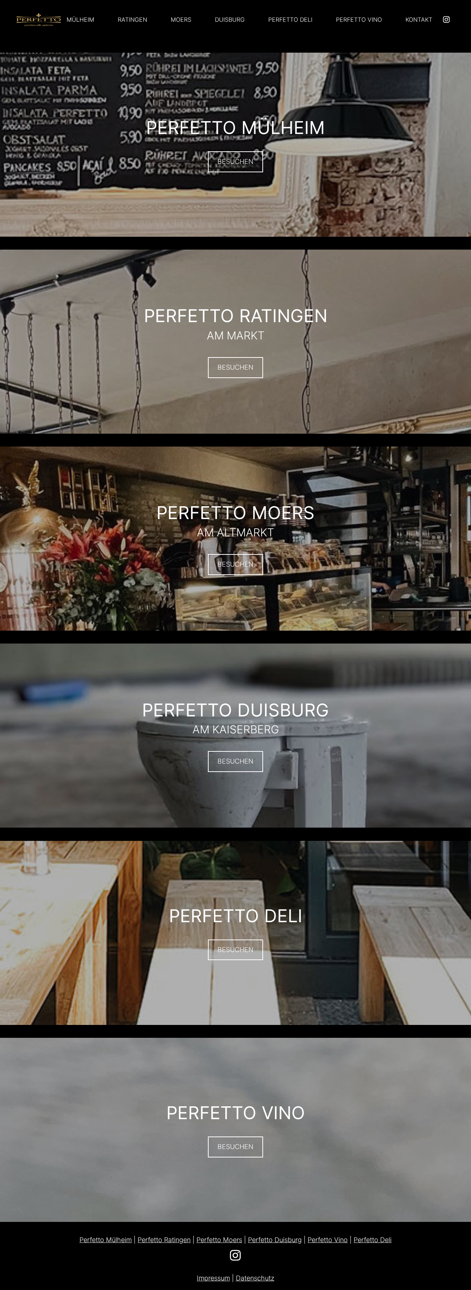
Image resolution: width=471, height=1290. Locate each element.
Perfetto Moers (219, 1240)
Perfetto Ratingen (164, 1240)
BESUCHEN (235, 161)
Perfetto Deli (373, 1240)
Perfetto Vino (328, 1240)
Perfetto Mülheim (105, 1240)
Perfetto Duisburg (275, 1240)
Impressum (213, 1278)
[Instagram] (446, 20)
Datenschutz (255, 1278)
